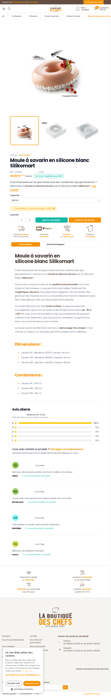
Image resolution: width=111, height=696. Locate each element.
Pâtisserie (33, 16)
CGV (37, 694)
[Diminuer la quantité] (13, 220)
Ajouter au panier (51, 220)
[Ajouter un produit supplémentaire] (29, 220)
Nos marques (8, 646)
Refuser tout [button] (13, 683)
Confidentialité (25, 694)
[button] (12, 68)
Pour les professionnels (13, 639)
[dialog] (23, 670)
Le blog (33, 636)
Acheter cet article (85, 220)
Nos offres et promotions (36, 641)
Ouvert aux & (20, 2)
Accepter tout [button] (32, 683)
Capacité (14, 195)
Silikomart (24, 155)
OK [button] (65, 687)
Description (25, 244)
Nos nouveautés (37, 646)
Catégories (16, 16)
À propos (6, 636)
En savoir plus (27, 671)
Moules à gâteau (52, 16)
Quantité (14, 214)
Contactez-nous (95, 2)
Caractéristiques (55, 244)
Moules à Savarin (73, 16)
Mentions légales (9, 694)
